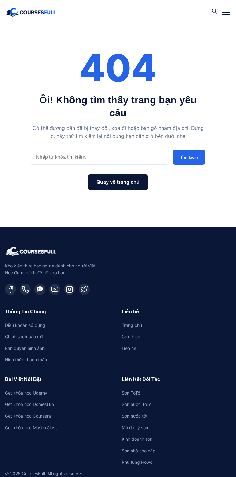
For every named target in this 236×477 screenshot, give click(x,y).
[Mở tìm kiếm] (214, 11)
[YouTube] (54, 289)
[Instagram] (69, 289)
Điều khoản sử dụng (25, 325)
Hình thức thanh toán (26, 359)
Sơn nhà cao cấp (138, 450)
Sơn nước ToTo (136, 404)
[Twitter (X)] (84, 289)
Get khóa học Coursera (28, 416)
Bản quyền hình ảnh (25, 348)
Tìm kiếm (189, 157)
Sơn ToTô (131, 392)
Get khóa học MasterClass (31, 427)
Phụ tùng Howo (137, 462)
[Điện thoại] (25, 289)
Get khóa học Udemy (26, 392)
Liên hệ (129, 348)
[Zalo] (39, 289)
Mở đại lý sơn (135, 427)
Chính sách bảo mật (25, 336)
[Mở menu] (226, 12)
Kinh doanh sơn (137, 439)
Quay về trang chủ (118, 182)
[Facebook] (10, 289)
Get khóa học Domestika (29, 404)
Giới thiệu (131, 336)
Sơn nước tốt (135, 416)
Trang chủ (132, 325)
